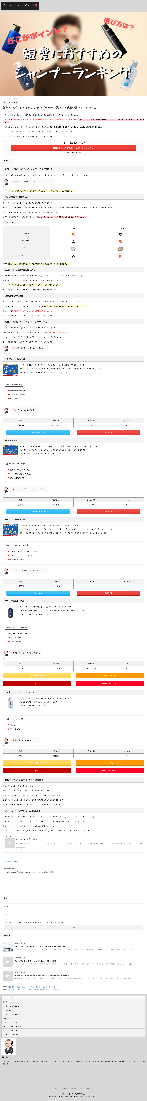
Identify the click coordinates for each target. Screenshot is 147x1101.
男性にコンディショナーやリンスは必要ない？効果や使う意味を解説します (40, 946)
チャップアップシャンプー (11, 1022)
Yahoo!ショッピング (109, 683)
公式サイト (108, 432)
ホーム (57, 1088)
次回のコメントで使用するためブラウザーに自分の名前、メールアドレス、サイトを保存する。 (36, 923)
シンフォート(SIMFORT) (11, 1014)
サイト (6, 914)
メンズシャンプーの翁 (73, 1093)
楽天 (36, 683)
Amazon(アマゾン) (109, 675)
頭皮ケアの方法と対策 (11, 861)
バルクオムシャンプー (10, 1010)
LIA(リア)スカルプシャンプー (12, 1026)
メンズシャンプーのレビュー (11, 998)
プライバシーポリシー (86, 1088)
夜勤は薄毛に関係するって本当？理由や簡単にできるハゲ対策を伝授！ (32, 987)
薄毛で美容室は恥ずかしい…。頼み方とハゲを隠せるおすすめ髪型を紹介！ (33, 989)
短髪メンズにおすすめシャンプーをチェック (72, 148)
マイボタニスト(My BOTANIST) (13, 1034)
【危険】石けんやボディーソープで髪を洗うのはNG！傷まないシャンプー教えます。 (43, 976)
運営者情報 (64, 1088)
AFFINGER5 (94, 1096)
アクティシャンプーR (10, 1002)
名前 (6, 898)
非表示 (10, 160)
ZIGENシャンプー (8, 1018)
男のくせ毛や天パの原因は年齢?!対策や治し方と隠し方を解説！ (36, 961)
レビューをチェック (38, 432)
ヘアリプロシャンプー (10, 1030)
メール (7, 906)
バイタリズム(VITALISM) (11, 1006)
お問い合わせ (73, 1088)
